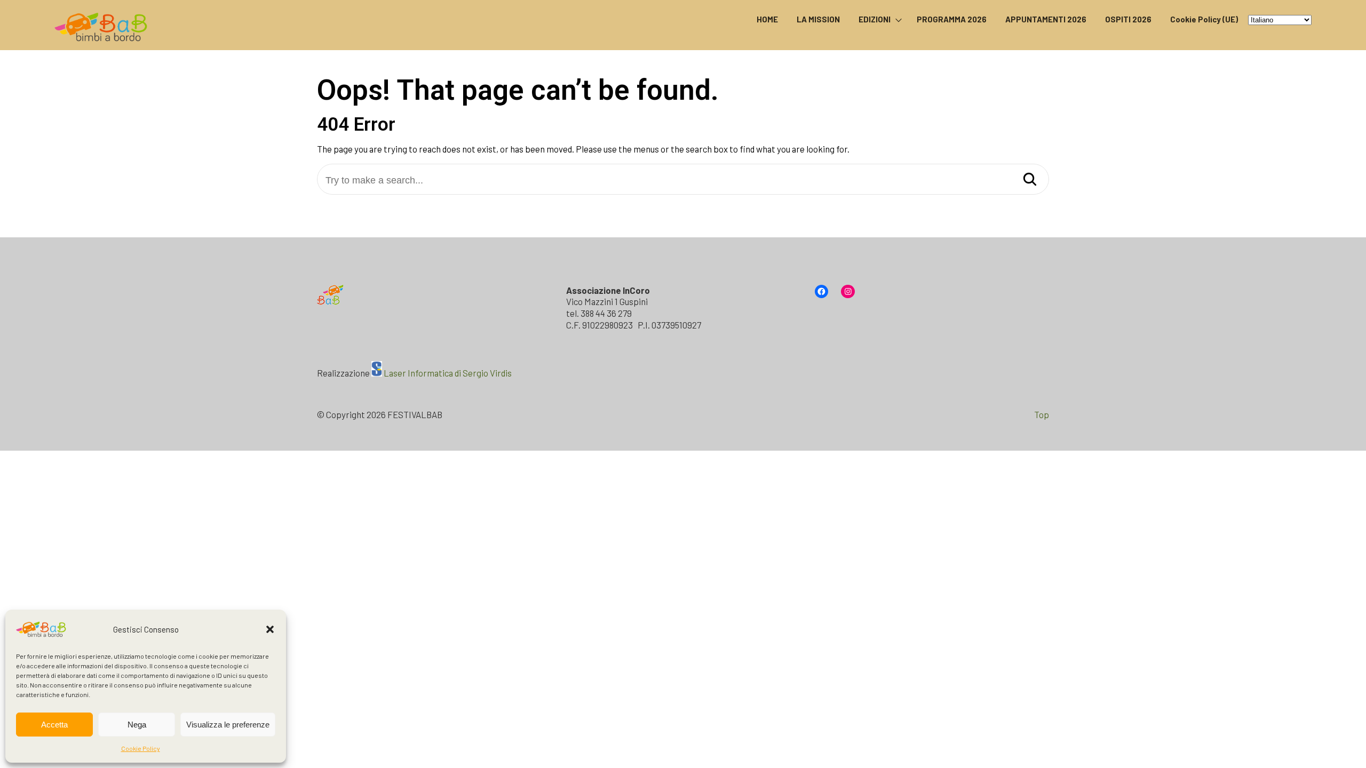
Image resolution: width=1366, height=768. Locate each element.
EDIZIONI (875, 19)
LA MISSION (818, 19)
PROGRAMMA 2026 (952, 19)
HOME (767, 19)
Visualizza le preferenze (227, 724)
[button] (270, 629)
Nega (137, 724)
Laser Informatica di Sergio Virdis (448, 372)
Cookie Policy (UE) (1204, 19)
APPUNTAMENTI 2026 (1045, 19)
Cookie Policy (140, 748)
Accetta (54, 724)
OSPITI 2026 (1128, 19)
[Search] (1030, 180)
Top (1041, 414)
